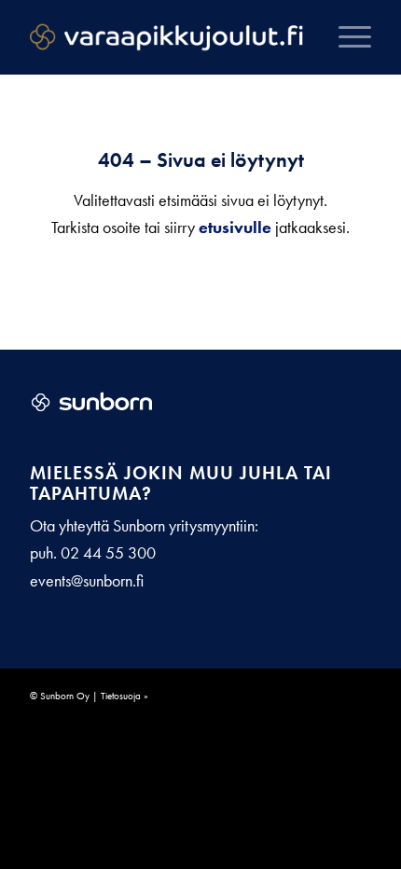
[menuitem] (345, 37)
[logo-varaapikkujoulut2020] (166, 37)
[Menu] (345, 37)
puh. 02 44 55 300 (93, 552)
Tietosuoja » (124, 695)
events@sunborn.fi (87, 580)
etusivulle (235, 227)
